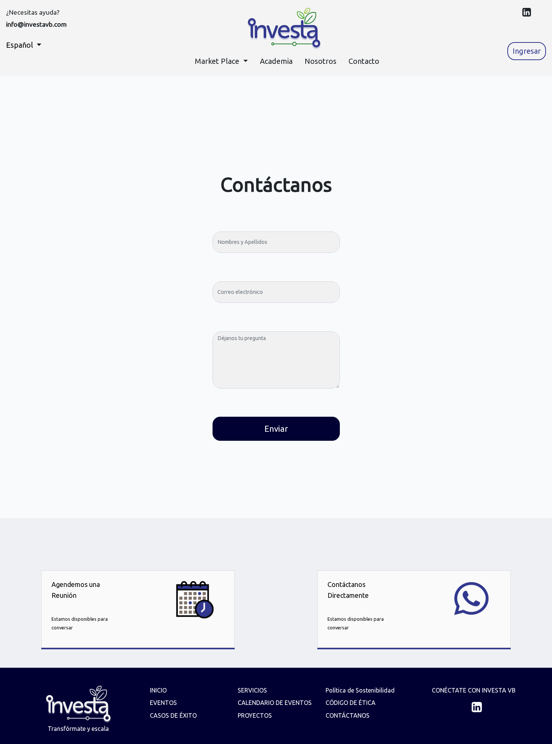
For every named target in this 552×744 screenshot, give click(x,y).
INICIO (158, 690)
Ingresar (527, 51)
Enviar (276, 428)
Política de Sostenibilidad (360, 690)
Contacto (363, 61)
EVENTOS (163, 702)
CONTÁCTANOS (348, 715)
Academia (276, 61)
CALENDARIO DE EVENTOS (275, 702)
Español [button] (20, 45)
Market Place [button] (218, 61)
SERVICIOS (252, 690)
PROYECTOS (255, 715)
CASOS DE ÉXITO (173, 715)
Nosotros (320, 61)
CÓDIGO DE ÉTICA (351, 702)
